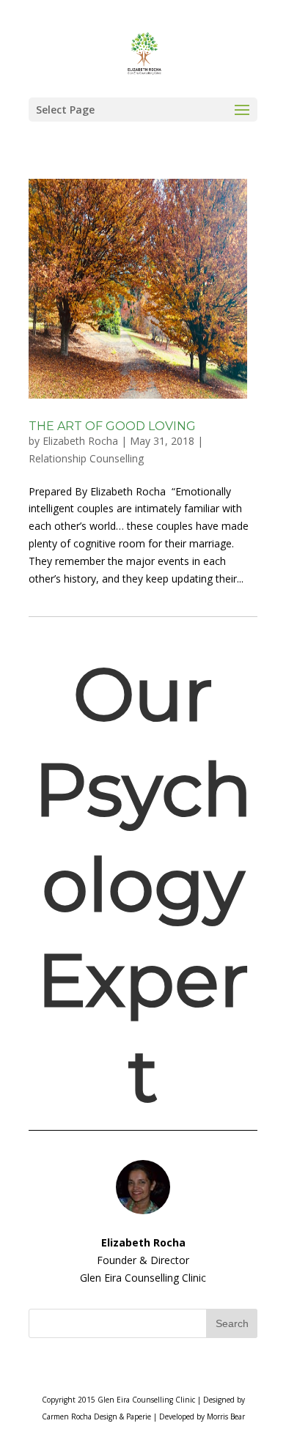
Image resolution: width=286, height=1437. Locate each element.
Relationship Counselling (86, 458)
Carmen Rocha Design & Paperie (96, 1416)
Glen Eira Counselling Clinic (146, 1399)
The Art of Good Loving (112, 426)
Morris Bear (226, 1416)
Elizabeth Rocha (80, 441)
